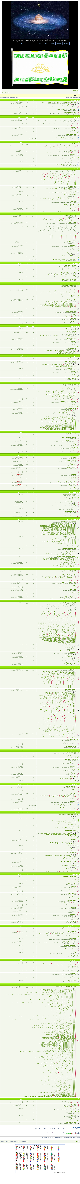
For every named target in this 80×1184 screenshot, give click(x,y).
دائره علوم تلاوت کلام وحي (74, 382)
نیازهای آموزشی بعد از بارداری (53, 710)
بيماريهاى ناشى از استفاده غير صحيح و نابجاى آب (66, 834)
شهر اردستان (41, 176)
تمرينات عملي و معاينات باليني (70, 735)
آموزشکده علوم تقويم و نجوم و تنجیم (68, 574)
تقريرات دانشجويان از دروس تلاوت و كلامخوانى (62, 399)
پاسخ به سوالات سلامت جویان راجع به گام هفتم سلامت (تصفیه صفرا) (62, 686)
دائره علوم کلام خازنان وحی (74, 432)
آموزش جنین (73, 886)
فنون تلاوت (58, 427)
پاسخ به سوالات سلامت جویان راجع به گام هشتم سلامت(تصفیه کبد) (63, 685)
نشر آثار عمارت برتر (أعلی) (70, 663)
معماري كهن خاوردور (41, 621)
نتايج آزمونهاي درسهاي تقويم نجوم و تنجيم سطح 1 (66, 577)
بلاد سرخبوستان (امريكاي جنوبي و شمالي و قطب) (66, 184)
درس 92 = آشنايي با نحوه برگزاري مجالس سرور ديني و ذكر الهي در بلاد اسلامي (61, 1004)
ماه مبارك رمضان (72, 146)
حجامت (73, 676)
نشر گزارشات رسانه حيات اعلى (69, 215)
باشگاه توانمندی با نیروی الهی (69, 945)
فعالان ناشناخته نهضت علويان (58, 220)
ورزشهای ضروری (72, 934)
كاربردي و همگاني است (71, 964)
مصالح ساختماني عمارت (42, 632)
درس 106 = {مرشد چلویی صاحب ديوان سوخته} (55, 1005)
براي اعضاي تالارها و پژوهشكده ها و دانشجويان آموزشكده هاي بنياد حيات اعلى (59, 102)
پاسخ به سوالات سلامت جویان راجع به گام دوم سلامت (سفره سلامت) (62, 687)
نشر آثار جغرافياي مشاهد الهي (69, 204)
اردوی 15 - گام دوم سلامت (70, 681)
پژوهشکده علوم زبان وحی (70, 357)
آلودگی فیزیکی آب (67, 855)
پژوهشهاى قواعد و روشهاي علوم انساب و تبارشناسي (60, 538)
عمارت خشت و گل (62, 615)
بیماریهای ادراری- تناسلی (70, 721)
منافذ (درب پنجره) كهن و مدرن (62, 635)
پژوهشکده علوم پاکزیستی (70, 755)
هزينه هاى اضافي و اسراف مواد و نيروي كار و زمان (55, 612)
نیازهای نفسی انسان (71, 703)
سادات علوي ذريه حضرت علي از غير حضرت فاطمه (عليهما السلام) (63, 533)
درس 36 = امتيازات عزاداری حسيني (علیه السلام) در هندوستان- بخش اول (62, 996)
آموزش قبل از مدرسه (71, 896)
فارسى (20, 43)
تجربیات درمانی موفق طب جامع (43, 674)
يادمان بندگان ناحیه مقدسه (66, 125)
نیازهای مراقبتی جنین (71, 713)
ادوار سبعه (48, 290)
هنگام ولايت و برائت (72, 143)
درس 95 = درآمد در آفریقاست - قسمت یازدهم (67, 1047)
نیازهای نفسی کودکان (51, 723)
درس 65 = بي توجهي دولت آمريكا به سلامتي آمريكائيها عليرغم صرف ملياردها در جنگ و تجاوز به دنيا (57, 1016)
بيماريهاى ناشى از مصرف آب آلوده (50, 834)
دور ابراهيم (68, 291)
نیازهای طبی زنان (72, 706)
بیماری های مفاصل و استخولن (59, 721)
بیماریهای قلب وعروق (60, 699)
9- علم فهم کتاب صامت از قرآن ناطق (68, 427)
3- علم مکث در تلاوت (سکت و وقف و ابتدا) (53, 422)
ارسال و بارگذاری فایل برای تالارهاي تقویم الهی (66, 164)
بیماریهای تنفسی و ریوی (49, 699)
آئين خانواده (73, 470)
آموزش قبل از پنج (72, 893)
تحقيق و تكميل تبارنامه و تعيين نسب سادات (50, 559)
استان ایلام (66, 180)
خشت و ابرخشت (63, 634)
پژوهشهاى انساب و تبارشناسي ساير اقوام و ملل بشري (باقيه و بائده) (63, 543)
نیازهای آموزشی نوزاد (44, 718)
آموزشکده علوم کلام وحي (70, 331)
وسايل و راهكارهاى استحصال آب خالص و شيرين (65, 861)
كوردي (26, 43)
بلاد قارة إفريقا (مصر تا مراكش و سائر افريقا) (51, 182)
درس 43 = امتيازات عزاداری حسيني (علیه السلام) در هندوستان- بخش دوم (62, 997)
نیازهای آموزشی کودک (62, 723)
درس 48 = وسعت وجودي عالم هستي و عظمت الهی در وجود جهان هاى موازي (61, 1071)
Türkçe (39, 43)
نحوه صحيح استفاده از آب (70, 824)
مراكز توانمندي (73, 955)
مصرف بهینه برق (64, 637)
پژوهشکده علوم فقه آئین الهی (69, 494)
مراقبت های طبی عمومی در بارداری (52, 708)
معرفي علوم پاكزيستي (71, 752)
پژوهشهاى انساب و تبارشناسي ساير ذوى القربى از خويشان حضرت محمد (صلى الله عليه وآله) (58, 541)
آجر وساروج (56, 634)
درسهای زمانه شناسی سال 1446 (54, 234)
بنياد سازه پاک (62, 650)
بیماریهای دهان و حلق (56, 697)
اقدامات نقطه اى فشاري (48, 676)
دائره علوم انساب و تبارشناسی (73, 519)
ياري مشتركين (68, 104)
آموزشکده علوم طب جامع (70, 732)
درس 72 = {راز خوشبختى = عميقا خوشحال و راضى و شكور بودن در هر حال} (61, 1017)
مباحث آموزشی (72, 737)
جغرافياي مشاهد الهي (75, 168)
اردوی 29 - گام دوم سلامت (46, 682)
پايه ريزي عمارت (45, 630)
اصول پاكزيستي (60, 618)
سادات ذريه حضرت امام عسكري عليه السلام (50, 530)
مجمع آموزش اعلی (72, 910)
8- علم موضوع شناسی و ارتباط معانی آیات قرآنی (51, 426)
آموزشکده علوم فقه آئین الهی (69, 497)
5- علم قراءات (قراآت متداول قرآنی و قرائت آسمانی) (65, 424)
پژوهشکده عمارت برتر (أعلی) (69, 602)
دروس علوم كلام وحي (56, 335)
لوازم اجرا (53, 635)
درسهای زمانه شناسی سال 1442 (55, 236)
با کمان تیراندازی (61, 933)
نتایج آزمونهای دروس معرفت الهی (69, 303)
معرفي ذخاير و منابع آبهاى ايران (69, 865)
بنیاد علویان (77, 1099)
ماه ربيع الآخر (60, 147)
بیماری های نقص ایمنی (57, 719)
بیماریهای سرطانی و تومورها (70, 702)
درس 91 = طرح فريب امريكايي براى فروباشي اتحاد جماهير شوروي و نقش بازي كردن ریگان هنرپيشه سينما (56, 1092)
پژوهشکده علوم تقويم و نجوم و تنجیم (68, 570)
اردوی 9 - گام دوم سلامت (59, 680)
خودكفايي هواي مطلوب (43, 637)
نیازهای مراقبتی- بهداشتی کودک (47, 722)
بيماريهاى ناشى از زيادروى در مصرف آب (63, 833)
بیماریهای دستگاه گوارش (71, 700)
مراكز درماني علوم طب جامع (65, 671)
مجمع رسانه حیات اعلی (71, 241)
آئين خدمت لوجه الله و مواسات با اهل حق (67, 481)
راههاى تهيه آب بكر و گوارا (70, 868)
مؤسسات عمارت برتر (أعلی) (70, 647)
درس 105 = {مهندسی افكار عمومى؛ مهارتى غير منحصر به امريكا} (63, 1094)
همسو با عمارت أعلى (71, 615)
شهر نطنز (60, 176)
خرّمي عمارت (72, 641)
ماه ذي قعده (58, 146)
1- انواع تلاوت (50, 427)
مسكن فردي (65, 631)
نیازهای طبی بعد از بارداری (44, 709)
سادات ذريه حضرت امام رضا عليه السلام (68, 529)
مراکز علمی (73, 130)
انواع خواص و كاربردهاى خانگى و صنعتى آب (54, 820)
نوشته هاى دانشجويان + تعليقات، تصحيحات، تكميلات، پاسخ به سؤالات (59, 152)
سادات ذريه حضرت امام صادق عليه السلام (67, 528)
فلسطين (58, 174)
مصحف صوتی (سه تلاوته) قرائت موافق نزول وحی (66, 425)
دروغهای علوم (51, 219)
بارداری (52, 706)
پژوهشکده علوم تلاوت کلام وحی (69, 384)
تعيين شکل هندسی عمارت (43, 629)
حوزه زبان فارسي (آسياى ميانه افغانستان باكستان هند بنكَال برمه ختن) (63, 181)
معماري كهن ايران (72, 620)
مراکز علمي (73, 344)
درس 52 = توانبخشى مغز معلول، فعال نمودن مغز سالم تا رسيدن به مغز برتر (61, 1031)
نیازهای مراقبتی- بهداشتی (70, 709)
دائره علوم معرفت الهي (74, 283)
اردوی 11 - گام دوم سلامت (47, 679)
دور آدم (43, 290)
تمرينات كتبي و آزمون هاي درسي (56, 735)
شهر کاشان (73, 176)
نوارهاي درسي (54, 576)
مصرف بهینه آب (72, 637)
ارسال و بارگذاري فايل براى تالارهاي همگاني (66, 109)
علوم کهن (53, 964)
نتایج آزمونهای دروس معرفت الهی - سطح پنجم (48, 305)
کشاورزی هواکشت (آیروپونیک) (65, 778)
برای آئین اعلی (67, 218)
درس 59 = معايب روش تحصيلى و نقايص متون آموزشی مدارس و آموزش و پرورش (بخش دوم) (58, 1032)
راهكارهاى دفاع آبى (72, 845)
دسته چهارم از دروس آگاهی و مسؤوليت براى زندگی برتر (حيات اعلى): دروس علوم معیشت (59, 1038)
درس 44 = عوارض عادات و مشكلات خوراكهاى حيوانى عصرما (64, 1013)
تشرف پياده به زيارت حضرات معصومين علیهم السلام (53, 218)
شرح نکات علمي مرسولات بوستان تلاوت (68, 393)
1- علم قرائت (43, 421)
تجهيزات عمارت (53, 640)
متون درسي (61, 364)
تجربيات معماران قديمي (57, 623)
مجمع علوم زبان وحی (71, 368)
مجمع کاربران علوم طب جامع (69, 742)
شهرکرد (54, 179)
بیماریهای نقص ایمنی (48, 693)
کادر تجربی (45, 672)
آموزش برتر (73, 907)
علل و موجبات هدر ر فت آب (65, 842)
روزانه (69, 598)
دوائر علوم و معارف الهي (70, 265)
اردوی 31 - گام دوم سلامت (70, 683)
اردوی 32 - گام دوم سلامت (58, 683)
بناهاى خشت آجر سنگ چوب (46, 623)
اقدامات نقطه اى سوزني (58, 677)
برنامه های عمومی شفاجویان (56, 674)
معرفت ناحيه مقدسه (71, 119)
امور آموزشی (68, 734)
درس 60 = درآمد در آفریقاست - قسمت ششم (49, 1044)
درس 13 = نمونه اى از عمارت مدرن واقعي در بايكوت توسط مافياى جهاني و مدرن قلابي (59, 1067)
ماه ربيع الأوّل (67, 147)
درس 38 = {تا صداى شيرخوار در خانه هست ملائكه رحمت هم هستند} (63, 1029)
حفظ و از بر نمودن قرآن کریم (49, 418)
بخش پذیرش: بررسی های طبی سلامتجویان (58, 673)
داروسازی (46, 730)
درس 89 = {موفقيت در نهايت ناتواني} (49, 1062)
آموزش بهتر (73, 903)
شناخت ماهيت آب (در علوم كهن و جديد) (67, 814)
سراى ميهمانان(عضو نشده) (70, 112)
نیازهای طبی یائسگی (71, 711)
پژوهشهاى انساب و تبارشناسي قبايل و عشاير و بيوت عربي (65, 542)
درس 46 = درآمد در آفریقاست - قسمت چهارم (49, 1043)
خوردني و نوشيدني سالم (66, 809)
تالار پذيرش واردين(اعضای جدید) (69, 105)
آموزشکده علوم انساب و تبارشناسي (68, 544)
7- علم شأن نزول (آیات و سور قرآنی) (68, 426)
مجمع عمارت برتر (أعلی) (70, 656)
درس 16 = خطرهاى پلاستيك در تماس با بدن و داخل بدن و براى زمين (63, 1009)
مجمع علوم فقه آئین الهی (70, 501)
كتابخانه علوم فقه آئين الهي (70, 514)
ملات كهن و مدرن (72, 633)
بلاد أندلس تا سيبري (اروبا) (70, 183)
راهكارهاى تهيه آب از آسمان (43, 871)
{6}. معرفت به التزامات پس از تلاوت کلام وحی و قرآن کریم (64, 421)
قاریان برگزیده (68, 410)
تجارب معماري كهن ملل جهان (55, 619)
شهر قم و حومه (57, 177)
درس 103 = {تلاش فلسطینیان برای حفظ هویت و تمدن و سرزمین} (63, 1064)
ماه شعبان (68, 148)
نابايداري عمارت (72, 614)
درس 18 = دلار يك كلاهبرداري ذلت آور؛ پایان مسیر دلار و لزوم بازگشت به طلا (61, 1041)
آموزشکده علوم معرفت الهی (70, 299)
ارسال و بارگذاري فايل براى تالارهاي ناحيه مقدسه (65, 137)
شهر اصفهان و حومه (46, 175)
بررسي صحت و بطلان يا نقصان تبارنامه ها (67, 559)
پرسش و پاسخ (4, 92)
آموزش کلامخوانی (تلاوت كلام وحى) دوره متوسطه (65, 412)
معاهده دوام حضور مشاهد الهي (69, 194)
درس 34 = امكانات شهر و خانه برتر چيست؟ (67, 1070)
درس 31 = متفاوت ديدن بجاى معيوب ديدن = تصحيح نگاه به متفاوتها (63, 1028)
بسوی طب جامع (72, 672)
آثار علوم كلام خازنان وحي (70, 450)
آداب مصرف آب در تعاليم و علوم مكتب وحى (62, 827)
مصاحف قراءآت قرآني (71, 351)
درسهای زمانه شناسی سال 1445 (69, 235)
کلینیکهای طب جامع (71, 673)
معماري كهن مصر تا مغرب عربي (60, 620)
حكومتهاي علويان (68, 1102)
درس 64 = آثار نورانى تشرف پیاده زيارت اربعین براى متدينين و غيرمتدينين (62, 1000)
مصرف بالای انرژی (56, 613)
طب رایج (60, 731)
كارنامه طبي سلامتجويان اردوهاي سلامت (60, 678)
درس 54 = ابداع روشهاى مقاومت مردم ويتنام (67, 1058)
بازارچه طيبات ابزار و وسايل (70, 796)
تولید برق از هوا (53, 639)
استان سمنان (73, 178)
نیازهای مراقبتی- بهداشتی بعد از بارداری (68, 710)
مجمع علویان (73, 1104)
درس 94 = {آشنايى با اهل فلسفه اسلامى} (67, 1037)
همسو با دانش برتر (61, 964)
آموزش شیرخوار (72, 889)
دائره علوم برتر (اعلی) (75, 960)
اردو (33, 43)
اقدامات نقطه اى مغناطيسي (70, 677)
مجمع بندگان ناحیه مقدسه (70, 122)
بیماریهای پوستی (60, 701)
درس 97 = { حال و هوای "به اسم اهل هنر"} (67, 1077)
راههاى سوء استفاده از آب (70, 835)
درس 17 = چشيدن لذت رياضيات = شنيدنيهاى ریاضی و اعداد (64, 1026)
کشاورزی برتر (73, 776)
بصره (46, 173)
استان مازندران (72, 180)
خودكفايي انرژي (47, 638)
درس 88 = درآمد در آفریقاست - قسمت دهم (49, 1046)
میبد (74, 179)
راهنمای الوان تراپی (41, 677)
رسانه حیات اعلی (76, 213)
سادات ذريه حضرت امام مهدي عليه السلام (67, 531)
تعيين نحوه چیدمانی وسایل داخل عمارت (57, 630)
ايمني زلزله (58, 632)
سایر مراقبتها (62, 718)
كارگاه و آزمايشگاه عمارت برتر (53, 641)
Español (52, 43)
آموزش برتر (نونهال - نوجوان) (66, 902)
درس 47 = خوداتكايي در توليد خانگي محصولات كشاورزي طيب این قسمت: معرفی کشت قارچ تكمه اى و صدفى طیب (54, 1057)
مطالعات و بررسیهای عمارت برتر (64, 611)
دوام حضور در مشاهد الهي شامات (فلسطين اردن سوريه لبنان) (64, 198)
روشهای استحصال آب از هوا (70, 640)
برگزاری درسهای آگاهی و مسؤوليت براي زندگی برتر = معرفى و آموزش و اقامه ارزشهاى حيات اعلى (57, 989)
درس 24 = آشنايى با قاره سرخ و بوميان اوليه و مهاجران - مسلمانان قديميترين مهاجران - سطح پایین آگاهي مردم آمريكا (54, 1027)
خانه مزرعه (51, 631)
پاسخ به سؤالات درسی (46, 364)
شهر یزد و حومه (42, 178)
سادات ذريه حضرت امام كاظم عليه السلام (50, 528)
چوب (46, 633)
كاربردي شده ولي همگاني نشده (45, 963)
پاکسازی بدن (44, 675)
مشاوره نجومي (73, 589)
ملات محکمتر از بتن (63, 633)
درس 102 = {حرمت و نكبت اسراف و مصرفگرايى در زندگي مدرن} (63, 1048)
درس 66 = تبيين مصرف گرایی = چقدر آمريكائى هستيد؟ (65, 1033)
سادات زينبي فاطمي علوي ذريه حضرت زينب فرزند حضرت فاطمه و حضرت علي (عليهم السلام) (58, 532)
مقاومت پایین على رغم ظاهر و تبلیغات (68, 613)
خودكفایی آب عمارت (44, 639)
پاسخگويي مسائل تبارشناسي (65, 558)
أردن (53, 174)
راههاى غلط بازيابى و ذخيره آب (69, 843)
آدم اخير (54, 290)
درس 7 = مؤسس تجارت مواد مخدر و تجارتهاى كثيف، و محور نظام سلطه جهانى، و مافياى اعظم (58, 1079)
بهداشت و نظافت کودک (57, 716)
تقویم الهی (77, 142)
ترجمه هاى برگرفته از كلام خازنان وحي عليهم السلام (66, 353)
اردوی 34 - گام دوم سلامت (70, 684)
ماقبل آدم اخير (60, 290)
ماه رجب (73, 148)
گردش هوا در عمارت (56, 638)
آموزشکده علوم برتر (71, 966)
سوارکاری (68, 933)
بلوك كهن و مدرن (72, 634)
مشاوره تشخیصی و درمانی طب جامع (68, 675)
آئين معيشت (73, 474)
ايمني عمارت (73, 632)
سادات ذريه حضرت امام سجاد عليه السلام (67, 527)
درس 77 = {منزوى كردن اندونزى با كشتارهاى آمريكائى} (65, 1090)
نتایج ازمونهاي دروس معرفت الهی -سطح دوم (67, 304)
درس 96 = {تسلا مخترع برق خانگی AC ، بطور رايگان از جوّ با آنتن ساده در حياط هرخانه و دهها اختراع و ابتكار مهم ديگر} (54, 1063)
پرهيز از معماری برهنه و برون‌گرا (69, 623)
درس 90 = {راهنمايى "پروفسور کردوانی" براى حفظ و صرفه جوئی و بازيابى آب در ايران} (59, 1076)
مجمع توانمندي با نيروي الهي (70, 948)
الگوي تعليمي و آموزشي (56, 392)
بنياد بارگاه (68, 650)
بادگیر (63, 638)
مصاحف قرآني (67, 350)
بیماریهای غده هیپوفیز (64, 698)
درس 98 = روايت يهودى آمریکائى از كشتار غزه (67, 1093)
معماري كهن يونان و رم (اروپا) (61, 621)
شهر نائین (48, 176)
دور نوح (73, 291)
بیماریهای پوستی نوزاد (60, 715)
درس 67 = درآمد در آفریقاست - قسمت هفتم (67, 1045)
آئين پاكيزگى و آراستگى (71, 460)
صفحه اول (74, 90)
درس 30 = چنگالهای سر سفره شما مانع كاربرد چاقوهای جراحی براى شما (62, 1011)
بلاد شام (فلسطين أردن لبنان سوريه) (68, 174)
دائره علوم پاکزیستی (75, 750)
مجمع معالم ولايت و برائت (70, 186)
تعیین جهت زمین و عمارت (55, 629)
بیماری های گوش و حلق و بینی (45, 719)
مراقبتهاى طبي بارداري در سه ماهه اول (68, 707)
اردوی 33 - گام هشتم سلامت (46, 683)
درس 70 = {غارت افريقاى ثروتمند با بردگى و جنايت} (66, 1089)
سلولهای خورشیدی (61, 639)
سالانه (55, 598)
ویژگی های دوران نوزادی (70, 718)
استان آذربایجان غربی (51, 180)
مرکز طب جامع (73, 669)
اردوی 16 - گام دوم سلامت (58, 681)
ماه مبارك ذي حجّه (51, 146)
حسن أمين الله (57, 292)
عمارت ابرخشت (65, 616)
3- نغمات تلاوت (72, 428)
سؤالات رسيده (73, 487)
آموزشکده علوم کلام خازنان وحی (69, 437)
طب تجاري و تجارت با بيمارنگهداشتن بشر (68, 730)
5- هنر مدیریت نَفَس (48, 428)
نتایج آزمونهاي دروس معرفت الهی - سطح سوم (48, 304)
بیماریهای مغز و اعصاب (46, 697)
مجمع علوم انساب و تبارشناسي (69, 548)
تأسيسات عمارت (66, 636)
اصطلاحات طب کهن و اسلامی (69, 731)
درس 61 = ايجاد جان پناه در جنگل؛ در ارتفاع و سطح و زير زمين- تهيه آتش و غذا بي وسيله (59, 1059)
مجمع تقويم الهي (72, 150)
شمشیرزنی (48, 933)
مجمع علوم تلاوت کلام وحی (70, 397)
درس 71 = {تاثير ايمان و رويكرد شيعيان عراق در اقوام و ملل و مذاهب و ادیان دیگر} (60, 1001)
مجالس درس (54, 364)
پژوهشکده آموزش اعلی (71, 879)
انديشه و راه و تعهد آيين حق (70, 618)
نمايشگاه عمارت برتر (60, 642)
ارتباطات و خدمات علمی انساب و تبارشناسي (66, 556)
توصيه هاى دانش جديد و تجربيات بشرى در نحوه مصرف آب (64, 828)
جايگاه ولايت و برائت (71, 170)
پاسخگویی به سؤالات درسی (50, 577)
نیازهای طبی (56, 693)
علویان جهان (58, 219)
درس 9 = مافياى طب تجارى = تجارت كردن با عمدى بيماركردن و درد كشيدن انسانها (60, 1008)
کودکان (74, 719)
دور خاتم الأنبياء (49, 291)
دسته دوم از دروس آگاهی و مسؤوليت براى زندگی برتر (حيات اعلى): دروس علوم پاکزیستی (59, 1006)
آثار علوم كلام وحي (72, 348)
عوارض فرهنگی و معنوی (70, 612)
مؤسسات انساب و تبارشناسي (65, 553)
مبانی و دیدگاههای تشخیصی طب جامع (68, 724)
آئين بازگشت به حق (72, 484)
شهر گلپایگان (66, 176)
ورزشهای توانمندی (72, 931)
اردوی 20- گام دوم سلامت (46, 681)
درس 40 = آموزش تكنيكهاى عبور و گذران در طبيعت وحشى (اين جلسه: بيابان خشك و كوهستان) (58, 1056)
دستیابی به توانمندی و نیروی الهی (69, 927)
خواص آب (74, 818)
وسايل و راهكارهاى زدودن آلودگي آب (68, 857)
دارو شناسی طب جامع (54, 730)
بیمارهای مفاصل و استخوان (70, 701)
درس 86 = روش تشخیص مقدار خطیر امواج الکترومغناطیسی (64, 1019)
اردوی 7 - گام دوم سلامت (70, 680)
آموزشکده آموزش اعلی (71, 883)
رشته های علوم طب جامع (65, 692)
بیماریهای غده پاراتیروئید (54, 698)
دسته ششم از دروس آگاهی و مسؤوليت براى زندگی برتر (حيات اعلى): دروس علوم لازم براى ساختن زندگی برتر (55, 1065)
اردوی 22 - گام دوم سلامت (70, 682)
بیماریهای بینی (72, 697)
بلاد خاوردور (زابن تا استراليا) (59, 183)
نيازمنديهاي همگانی (75, 100)
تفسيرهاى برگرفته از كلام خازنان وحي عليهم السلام (66, 352)
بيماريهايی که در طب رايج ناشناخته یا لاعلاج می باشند (66, 725)
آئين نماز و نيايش (72, 464)
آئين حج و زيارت (72, 477)
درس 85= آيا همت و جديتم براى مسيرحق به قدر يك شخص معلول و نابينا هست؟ (61, 1003)
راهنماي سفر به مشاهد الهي (70, 208)
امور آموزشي (72, 306)
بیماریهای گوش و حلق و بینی (46, 696)
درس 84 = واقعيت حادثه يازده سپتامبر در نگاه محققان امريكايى (64, 1091)
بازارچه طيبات (73, 793)
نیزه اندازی (54, 933)
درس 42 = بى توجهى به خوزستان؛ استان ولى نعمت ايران (65, 1085)
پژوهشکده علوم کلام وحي (70, 328)
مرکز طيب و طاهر (76, 784)
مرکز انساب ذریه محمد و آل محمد (68, 521)
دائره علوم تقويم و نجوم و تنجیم (73, 568)
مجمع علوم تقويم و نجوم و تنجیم (69, 582)
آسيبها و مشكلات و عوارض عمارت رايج (49, 611)
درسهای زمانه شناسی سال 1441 (69, 237)
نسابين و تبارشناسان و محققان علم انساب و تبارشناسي (65, 554)
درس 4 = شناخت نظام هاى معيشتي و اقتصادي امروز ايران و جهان (63, 1039)
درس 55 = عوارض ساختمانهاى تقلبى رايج (68, 1072)
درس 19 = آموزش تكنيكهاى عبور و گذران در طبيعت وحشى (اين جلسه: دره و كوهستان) (59, 1053)
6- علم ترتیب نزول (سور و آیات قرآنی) (48, 425)
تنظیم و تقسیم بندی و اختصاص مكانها (68, 629)
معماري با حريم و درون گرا (43, 622)
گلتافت (50, 634)
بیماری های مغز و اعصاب (70, 720)
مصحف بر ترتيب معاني (48, 350)
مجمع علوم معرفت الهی (71, 311)
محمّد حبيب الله (41, 291)
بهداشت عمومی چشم (57, 696)
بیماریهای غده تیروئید (44, 698)
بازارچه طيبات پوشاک (55, 795)
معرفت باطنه (73, 295)
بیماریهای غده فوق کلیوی (70, 699)
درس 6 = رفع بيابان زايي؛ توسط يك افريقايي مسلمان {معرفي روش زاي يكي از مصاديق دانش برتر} (57, 1066)
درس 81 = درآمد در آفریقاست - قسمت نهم (67, 1046)
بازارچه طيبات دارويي (45, 795)
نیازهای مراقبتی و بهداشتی (70, 705)
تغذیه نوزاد (49, 716)
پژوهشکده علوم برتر (71, 961)
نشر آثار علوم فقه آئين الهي (70, 511)
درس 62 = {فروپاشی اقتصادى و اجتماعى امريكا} (49, 1072)
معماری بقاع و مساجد (61, 622)
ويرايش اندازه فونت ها (3, 90)
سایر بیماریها (51, 702)
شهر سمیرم (54, 176)
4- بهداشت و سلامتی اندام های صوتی (61, 428)
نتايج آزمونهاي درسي (64, 365)
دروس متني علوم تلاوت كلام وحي (44, 391)
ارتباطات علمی (73, 127)
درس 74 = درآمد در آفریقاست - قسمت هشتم (49, 1045)
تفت (70, 179)
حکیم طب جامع (46, 671)
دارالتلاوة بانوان (57, 395)
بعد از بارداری (53, 709)
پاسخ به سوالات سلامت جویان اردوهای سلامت (55, 684)
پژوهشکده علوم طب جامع (70, 689)
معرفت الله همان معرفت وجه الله (69, 285)
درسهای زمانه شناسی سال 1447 (69, 239)
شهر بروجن (49, 179)
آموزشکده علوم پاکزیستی (70, 759)
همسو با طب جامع (63, 672)
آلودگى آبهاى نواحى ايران (70, 848)
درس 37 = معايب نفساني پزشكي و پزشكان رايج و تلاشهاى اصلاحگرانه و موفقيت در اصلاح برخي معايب (57, 1012)
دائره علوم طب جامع (75, 667)
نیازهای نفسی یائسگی (62, 711)
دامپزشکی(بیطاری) (42, 723)
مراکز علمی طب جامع (71, 739)
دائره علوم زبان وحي (75, 356)
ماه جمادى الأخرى (44, 147)
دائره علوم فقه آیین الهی (74, 492)
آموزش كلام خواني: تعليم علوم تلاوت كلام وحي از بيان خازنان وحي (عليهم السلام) (60, 394)
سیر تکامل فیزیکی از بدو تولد (70, 717)
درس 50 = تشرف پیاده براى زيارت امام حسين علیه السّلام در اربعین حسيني (61, 998)
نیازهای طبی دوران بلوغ (49, 704)
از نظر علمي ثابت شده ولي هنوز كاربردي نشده (62, 963)
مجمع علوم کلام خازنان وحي (70, 440)
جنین (55, 712)
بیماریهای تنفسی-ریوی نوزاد (46, 714)
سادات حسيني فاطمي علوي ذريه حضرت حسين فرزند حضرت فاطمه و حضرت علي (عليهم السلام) (57, 526)
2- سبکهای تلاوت (43, 427)
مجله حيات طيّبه (72, 222)
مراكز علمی (73, 976)
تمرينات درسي (72, 365)
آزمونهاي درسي (46, 576)
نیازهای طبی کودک (67, 719)
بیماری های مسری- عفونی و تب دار (45, 721)
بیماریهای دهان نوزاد (56, 714)
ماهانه (60, 598)
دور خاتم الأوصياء (42, 292)
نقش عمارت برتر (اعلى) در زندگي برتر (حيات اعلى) (66, 617)
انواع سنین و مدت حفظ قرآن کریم (69, 419)
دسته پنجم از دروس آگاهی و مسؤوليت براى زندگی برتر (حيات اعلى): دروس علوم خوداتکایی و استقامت (57, 1050)
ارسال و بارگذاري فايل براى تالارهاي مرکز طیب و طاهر (64, 804)
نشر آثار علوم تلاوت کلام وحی (69, 408)
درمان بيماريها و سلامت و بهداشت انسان (68, 693)
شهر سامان (42, 179)
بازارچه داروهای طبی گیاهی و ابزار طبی (56, 796)
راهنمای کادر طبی (54, 671)
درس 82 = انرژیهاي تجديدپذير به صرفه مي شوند (66, 1062)
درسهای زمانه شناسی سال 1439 (69, 238)
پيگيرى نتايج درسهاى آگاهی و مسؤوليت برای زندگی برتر (65, 1095)
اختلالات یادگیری (61, 720)
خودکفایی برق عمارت (71, 639)
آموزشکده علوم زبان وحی (70, 361)
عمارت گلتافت (57, 616)
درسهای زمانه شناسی (66, 234)
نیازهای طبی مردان (43, 703)
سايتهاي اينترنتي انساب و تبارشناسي (51, 553)
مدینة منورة (57, 173)
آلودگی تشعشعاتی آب (71, 856)
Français (59, 43)
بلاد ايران (48, 174)
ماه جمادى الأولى (53, 147)
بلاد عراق (51, 173)
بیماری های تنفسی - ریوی (51, 720)
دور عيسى (56, 291)
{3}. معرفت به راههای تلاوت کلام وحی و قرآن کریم (66, 418)
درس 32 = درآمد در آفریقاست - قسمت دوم (49, 1042)
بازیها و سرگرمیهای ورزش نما (69, 941)
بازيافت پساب (60, 640)
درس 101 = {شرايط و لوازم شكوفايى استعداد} (50, 1037)
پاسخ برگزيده (77, 455)
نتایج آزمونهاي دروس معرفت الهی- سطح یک (53, 303)
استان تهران (66, 175)
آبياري (67, 641)
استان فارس (43, 174)
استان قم (63, 177)
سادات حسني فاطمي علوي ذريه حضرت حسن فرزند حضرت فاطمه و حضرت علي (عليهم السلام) (57, 525)
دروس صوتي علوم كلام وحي (45, 335)
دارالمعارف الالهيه (76, 263)
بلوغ (56, 704)
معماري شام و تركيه (49, 620)
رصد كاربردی (69, 580)
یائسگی (44, 710)
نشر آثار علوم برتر (72, 980)
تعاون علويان (73, 1111)
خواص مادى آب (67, 820)
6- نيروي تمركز (72, 429)
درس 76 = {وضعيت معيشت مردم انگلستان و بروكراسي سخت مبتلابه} (62, 1074)
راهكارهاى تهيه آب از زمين (65, 871)
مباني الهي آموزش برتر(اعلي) (69, 876)
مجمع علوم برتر (72, 969)
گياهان (62, 641)
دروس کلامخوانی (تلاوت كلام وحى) (69, 395)
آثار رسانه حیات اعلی (71, 252)
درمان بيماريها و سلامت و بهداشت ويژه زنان (67, 704)
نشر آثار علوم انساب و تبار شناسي (68, 562)
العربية (13, 43)
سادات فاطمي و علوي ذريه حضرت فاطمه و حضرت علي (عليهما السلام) (62, 524)
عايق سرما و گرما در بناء (71, 638)
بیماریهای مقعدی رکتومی (49, 700)
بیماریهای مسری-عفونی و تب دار (49, 701)
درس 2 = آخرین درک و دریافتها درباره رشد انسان (66, 1007)
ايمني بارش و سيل (65, 632)
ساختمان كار (44, 631)
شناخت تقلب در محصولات (70, 220)
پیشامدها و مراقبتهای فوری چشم (69, 696)
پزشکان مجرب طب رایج (53, 672)
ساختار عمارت (72, 631)
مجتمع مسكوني (58, 631)
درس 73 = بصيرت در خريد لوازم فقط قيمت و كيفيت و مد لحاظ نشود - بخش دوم (60, 1034)
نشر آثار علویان (72, 1118)
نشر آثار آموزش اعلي (71, 921)
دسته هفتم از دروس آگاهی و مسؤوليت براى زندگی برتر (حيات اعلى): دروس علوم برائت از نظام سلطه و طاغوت (55, 1078)
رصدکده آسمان (72, 578)
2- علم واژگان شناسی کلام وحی (69, 422)
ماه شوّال (65, 146)
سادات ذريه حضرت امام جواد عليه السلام (50, 529)
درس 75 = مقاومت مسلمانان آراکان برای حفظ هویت (65, 1061)
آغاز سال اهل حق (48, 145)
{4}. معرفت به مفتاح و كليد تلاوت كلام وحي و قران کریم (51, 419)
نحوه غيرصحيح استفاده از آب (70, 830)
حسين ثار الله (49, 292)
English (66, 43)
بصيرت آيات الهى (68, 316)
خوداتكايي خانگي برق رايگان (48, 1095)
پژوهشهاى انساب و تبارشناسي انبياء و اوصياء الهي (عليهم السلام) (63, 539)
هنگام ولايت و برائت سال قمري (64, 145)
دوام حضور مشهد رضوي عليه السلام (68, 199)
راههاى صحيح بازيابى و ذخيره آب (56, 843)
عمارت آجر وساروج (52, 615)
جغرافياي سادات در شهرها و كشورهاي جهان (67, 534)
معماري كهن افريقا (72, 621)
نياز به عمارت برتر (55, 614)
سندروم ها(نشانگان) (59, 702)
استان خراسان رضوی (71, 177)
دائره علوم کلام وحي (75, 326)
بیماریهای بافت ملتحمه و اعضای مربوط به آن (47, 695)
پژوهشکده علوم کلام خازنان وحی (69, 433)
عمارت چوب (45, 615)
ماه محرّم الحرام (42, 146)
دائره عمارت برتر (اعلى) (74, 600)
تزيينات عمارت (45, 640)
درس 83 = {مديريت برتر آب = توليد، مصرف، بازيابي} (65, 1075)
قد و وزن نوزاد (60, 717)
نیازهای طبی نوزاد (49, 713)
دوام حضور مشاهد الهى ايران (45, 198)
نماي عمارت (73, 636)
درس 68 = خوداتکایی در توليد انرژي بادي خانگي (66, 1060)
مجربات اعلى (72, 219)
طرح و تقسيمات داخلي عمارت (43, 635)
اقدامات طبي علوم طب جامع (54, 675)
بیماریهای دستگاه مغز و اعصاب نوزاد (68, 714)
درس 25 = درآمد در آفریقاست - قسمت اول (67, 1042)
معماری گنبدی (52, 622)
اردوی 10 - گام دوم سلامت (47, 680)
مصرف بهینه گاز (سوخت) (54, 637)
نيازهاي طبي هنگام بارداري (44, 706)
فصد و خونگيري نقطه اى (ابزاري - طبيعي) (62, 676)
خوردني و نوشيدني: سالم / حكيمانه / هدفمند (66, 807)
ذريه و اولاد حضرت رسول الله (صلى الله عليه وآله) (61, 523)
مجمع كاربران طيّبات (71, 797)
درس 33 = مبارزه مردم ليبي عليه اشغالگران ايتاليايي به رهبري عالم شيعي (62, 1055)
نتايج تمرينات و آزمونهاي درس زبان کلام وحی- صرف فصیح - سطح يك (63, 366)
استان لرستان (56, 178)
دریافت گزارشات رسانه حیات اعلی (68, 255)
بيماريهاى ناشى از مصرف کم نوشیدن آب (47, 833)
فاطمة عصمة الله (65, 292)
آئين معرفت (73, 457)
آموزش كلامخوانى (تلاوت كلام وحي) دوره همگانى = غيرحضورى (64, 391)
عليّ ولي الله (73, 292)
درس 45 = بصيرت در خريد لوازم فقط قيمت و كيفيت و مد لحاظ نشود (63, 1030)
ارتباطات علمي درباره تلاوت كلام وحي (68, 401)
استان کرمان (59, 180)
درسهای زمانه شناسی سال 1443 (69, 236)
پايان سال (62, 148)
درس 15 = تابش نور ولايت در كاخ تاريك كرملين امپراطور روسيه (64, 993)
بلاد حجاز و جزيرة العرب (66, 173)
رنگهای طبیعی (72, 635)
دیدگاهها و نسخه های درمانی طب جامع (52, 692)
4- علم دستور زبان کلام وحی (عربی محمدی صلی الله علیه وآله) (63, 423)
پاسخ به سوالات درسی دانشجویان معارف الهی (60, 306)
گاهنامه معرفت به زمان (71, 225)
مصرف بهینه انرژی (46, 636)
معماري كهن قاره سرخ (71, 622)
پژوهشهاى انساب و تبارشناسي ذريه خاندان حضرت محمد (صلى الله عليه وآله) (61, 540)
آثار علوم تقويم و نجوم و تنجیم (69, 596)
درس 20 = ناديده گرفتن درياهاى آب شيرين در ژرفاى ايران (65, 1068)
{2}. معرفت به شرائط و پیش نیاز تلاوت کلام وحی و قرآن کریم (64, 417)
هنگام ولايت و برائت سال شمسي (52, 148)
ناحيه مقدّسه (77, 117)
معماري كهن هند (50, 621)
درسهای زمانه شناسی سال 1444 (55, 235)
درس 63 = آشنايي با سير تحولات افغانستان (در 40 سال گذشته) (64, 1088)
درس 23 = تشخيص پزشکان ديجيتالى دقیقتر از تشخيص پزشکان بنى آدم (62, 1010)
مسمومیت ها (44, 702)
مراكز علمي (73, 157)
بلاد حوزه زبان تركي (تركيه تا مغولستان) (68, 182)
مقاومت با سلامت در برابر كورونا (51, 731)
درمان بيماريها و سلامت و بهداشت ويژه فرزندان (66, 712)
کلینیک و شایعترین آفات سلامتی (69, 674)
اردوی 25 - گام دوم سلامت (58, 682)
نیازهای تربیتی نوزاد (53, 718)
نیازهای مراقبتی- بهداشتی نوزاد (69, 716)
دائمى (51, 598)
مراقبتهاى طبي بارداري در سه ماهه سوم (68, 708)
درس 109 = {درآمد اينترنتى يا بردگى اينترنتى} (67, 1049)
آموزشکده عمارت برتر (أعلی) (69, 643)
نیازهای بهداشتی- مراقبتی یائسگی (49, 711)
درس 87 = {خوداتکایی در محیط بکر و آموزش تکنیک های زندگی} (64, 1036)
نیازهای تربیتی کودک (71, 723)
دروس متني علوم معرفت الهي (53, 274)
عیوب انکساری (65, 694)
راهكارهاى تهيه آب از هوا (54, 871)
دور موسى (62, 291)
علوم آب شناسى (76, 812)
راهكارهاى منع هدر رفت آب (53, 842)
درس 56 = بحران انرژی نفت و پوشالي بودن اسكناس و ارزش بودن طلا (62, 1087)
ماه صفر (73, 147)
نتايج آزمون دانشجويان (66, 335)
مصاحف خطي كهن (61, 351)
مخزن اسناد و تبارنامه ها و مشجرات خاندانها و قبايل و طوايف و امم (63, 565)
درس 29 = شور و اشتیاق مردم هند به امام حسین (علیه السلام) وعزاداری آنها (61, 995)
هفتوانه (64, 598)
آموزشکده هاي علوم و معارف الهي (68, 272)
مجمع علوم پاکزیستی (71, 762)
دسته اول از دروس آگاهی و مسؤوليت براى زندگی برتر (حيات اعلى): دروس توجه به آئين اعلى (58, 990)
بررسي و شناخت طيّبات (71, 786)
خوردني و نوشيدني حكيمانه (54, 809)
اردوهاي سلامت (72, 678)
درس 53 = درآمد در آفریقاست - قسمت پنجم (67, 1044)
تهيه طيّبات (73, 789)
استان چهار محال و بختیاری (63, 179)
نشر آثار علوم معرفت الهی (70, 321)
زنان (43, 705)
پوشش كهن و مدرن (43, 634)
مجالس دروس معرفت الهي (65, 274)
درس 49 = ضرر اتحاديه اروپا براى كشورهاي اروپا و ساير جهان (64, 1086)
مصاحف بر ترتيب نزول (59, 350)
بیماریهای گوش (65, 697)
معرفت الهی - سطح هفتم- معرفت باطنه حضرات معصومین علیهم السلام (62, 302)
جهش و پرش (41, 933)
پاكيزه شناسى (65, 219)
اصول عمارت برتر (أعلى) (49, 617)
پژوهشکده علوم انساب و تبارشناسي (68, 536)
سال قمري (55, 145)
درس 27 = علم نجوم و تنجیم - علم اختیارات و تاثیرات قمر (65, 1069)
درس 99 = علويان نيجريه (70, 1005)
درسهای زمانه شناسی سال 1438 (55, 238)
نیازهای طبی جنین (49, 712)
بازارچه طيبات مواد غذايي (65, 795)
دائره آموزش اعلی (76, 874)
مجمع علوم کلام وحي (71, 338)
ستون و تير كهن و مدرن (53, 633)
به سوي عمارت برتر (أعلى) (44, 614)
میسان (42, 173)
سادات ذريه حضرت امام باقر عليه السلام (50, 527)
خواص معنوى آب (57, 821)
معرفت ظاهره (73, 288)
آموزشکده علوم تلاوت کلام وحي (69, 388)
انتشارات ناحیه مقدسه (71, 134)
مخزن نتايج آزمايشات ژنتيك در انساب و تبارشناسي (66, 566)
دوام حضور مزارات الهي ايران (54, 199)
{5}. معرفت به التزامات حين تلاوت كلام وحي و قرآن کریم (65, 420)
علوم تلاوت (50, 421)
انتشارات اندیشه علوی (71, 1122)
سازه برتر (53, 618)
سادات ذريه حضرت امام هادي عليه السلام (67, 530)
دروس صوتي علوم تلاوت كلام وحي (69, 392)
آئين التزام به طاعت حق (71, 467)
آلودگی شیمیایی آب (58, 855)
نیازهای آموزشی (61, 705)
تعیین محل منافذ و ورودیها (70, 630)
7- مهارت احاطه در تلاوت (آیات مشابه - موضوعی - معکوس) (57, 429)
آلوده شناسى (44, 219)
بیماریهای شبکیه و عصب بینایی (54, 694)
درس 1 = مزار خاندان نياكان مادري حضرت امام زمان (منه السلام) (63, 991)
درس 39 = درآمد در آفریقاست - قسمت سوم (67, 1043)
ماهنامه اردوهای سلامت (71, 679)
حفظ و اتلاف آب (72, 839)
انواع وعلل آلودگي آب (71, 852)
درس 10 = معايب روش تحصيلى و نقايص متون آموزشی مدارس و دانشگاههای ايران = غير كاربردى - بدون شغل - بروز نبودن (53, 1025)
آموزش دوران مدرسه (71, 900)
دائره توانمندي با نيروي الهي (73, 925)
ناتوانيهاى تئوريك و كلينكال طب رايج (53, 724)
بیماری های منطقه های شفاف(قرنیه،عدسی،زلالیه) (66, 695)
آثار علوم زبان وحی (72, 378)
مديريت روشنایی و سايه (56, 636)
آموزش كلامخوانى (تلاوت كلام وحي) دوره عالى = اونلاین (60, 390)
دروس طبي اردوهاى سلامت (59, 679)
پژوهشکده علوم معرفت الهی (70, 307)
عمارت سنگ (73, 616)
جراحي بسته (49, 677)
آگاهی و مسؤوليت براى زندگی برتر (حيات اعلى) (66, 986)
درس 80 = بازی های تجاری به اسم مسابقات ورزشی (66, 1035)
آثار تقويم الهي (73, 161)
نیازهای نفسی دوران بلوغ (50, 705)
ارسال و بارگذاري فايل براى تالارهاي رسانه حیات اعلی (64, 259)
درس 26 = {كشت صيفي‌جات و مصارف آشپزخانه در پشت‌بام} (64, 1054)
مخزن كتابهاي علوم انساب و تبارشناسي (63, 564)
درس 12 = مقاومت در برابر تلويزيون (68, 1052)
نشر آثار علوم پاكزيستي (71, 773)
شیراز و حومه (72, 175)
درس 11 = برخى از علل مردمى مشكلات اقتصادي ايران (65, 1040)
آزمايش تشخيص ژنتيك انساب (70, 560)
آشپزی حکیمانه (64, 737)
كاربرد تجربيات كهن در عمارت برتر (69, 619)
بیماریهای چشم (72, 694)
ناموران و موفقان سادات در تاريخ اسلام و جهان (49, 534)
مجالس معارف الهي (67, 1106)
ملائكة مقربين (67, 290)
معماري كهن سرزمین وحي (43, 619)
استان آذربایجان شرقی (48, 177)
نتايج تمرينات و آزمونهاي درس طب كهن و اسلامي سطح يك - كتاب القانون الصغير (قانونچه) (59, 736)
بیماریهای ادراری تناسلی (60, 700)
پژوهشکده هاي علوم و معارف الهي (68, 268)
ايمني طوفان (51, 632)
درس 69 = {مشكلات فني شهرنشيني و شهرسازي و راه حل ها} (64, 1073)
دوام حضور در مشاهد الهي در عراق (64, 197)
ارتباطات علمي (73, 154)
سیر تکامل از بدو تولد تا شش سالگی (48, 717)
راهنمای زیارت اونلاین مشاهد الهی (69, 189)
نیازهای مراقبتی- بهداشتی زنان (61, 706)
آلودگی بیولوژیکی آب (48, 855)
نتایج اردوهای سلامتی (46, 678)
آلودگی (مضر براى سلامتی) (45, 613)
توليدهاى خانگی (72, 780)
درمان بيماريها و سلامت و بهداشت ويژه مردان (57, 703)
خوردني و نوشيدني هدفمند (43, 809)
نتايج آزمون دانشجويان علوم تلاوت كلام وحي (67, 396)
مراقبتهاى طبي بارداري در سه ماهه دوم (52, 707)
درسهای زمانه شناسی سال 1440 (55, 237)
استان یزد (49, 178)
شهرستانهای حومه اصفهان (56, 175)
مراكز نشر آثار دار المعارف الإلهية (69, 279)
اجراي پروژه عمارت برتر (70, 642)
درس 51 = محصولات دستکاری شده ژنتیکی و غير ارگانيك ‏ (65, 1014)
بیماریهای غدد (72, 698)
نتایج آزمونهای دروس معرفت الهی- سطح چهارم (66, 305)
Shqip (46, 43)
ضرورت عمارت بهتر (63, 614)
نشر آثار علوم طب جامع (71, 746)
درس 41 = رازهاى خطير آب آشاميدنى (50, 1070)
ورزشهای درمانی (72, 938)
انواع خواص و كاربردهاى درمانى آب (69, 821)
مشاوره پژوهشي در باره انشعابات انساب (50, 558)
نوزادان (56, 713)
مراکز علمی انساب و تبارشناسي (69, 551)
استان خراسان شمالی (64, 178)
